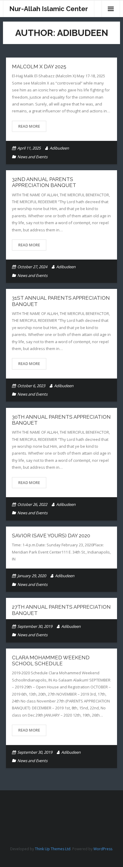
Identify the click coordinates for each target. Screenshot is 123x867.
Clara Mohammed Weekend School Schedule (51, 661)
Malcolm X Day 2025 (39, 67)
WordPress (102, 848)
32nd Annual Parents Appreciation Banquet (44, 182)
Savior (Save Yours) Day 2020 (51, 536)
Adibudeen (59, 148)
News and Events (32, 156)
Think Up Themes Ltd (52, 848)
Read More (29, 126)
